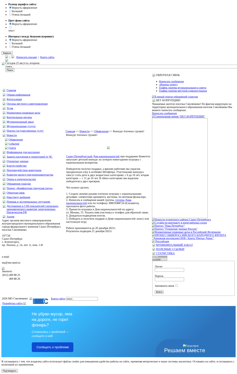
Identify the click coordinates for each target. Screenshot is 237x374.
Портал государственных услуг (25, 130)
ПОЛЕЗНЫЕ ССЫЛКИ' (170, 249)
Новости (12, 135)
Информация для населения (23, 152)
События (14, 143)
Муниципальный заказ (20, 121)
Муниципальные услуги (21, 126)
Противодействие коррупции (24, 170)
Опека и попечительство (21, 179)
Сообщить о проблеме (52, 347)
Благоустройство (17, 165)
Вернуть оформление (24, 7)
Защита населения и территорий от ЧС (30, 156)
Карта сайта (47, 57)
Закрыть (7, 53)
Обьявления (16, 139)
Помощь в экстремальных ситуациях (28, 201)
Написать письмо (26, 57)
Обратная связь (16, 192)
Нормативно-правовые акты (23, 112)
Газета (12, 147)
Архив (10, 216)
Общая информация (18, 94)
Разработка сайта (12, 303)
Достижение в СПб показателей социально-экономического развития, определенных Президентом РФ (33, 209)
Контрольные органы (19, 117)
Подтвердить (9, 371)
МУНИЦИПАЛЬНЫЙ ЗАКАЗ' (174, 245)
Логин (158, 266)
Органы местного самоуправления (27, 103)
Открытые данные (17, 161)
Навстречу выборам (18, 197)
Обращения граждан (19, 183)
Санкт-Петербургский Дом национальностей (93, 156)
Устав (10, 108)
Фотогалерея (14, 99)
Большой (17, 11)
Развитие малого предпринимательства (30, 174)
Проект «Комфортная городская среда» (30, 188)
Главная (11, 90)
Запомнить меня (164, 285)
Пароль (159, 275)
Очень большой (21, 14)
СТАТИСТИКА (165, 253)
